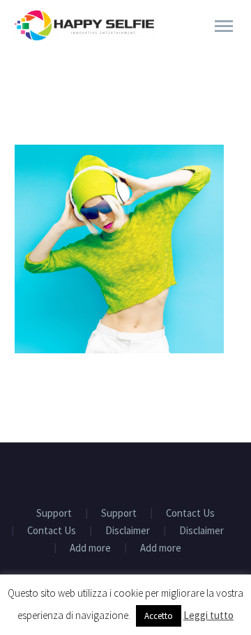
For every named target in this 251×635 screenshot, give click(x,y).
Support (54, 513)
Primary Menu (223, 26)
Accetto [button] (158, 616)
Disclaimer (127, 531)
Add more (90, 548)
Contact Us (190, 513)
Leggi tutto (208, 615)
